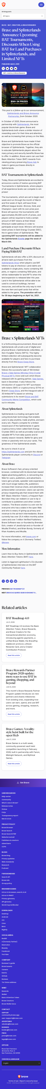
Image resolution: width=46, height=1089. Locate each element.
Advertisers (6, 843)
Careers (5, 970)
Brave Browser (7, 827)
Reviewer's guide (8, 963)
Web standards (8, 862)
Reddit (4, 938)
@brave (5, 542)
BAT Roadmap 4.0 (17, 618)
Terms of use (13, 1081)
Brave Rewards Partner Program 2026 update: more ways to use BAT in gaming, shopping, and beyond (21, 677)
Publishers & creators (10, 840)
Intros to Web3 (7, 895)
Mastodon (6, 945)
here (31, 557)
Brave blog (6, 855)
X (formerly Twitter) (9, 942)
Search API (6, 877)
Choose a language (10, 1059)
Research (5, 865)
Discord (36, 455)
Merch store (6, 819)
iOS (3, 920)
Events (21, 239)
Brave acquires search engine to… (22, 593)
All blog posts (6, 12)
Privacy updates (8, 859)
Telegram (6, 458)
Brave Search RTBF (9, 834)
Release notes (7, 806)
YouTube (5, 954)
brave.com (31, 536)
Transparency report (10, 815)
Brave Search (7, 831)
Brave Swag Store (25, 362)
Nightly (4, 930)
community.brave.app (10, 1015)
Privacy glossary (8, 899)
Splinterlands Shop (10, 263)
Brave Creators (8, 1001)
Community (6, 800)
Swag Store (14, 391)
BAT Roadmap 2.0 (17, 589)
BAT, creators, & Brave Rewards (22, 25)
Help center (6, 796)
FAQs (4, 812)
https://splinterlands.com (13, 452)
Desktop (5, 914)
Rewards (5, 991)
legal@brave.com (9, 1039)
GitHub (4, 976)
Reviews (5, 979)
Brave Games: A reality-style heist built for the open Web (20, 732)
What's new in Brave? (10, 803)
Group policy (7, 883)
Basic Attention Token (10, 997)
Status (4, 809)
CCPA (4, 847)
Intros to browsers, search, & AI (14, 892)
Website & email (8, 837)
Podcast (5, 868)
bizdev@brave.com (9, 1030)
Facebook (6, 951)
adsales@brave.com (17, 1024)
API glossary (6, 902)
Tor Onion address (9, 982)
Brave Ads (32, 162)
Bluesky (5, 948)
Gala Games (37, 379)
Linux (4, 923)
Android (5, 917)
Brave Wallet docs (9, 1004)
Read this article (14, 655)
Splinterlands (23, 124)
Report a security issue (29, 1081)
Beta (3, 926)
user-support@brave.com (12, 1018)
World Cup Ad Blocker (10, 905)
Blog (4, 25)
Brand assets (7, 966)
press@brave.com (9, 1036)
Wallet (4, 994)
